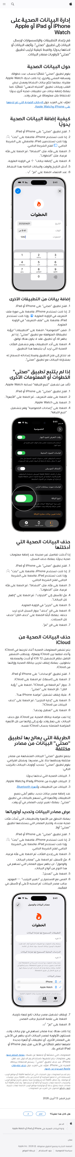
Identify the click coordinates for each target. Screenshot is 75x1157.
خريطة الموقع (28, 1151)
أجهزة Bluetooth (27, 786)
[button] (12, 4)
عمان (70, 1140)
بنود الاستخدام (45, 1151)
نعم (41, 1114)
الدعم (61, 1124)
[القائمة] (4, 4)
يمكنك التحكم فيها (15, 1054)
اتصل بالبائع (65, 1088)
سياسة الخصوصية (63, 1151)
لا (28, 1114)
